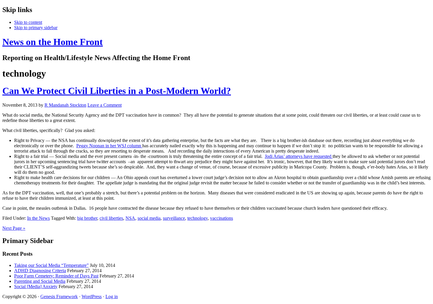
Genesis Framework (59, 296)
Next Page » (13, 228)
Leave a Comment (104, 105)
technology (197, 218)
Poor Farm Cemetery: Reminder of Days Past (56, 275)
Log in (111, 296)
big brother (87, 218)
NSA (130, 218)
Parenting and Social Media (39, 281)
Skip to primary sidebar (35, 27)
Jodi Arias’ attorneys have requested (299, 156)
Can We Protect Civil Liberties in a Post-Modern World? (116, 90)
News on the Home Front (52, 42)
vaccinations (221, 218)
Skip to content (28, 22)
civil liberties (111, 218)
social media (149, 218)
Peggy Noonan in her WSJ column (109, 145)
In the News (38, 218)
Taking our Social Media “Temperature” (51, 265)
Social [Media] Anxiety (35, 286)
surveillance (174, 218)
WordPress (92, 296)
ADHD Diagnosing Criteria (40, 270)
